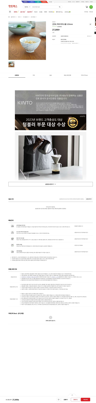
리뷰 (34, 75)
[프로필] (91, 7)
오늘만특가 (29, 12)
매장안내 (87, 1)
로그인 (73, 1)
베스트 (36, 12)
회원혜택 (77, 1)
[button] (90, 24)
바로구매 (85, 399)
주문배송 (82, 1)
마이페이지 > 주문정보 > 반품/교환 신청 (29, 277)
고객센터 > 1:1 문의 (55, 277)
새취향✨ (16, 12)
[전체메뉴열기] (10, 11)
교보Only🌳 (68, 12)
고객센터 (91, 1)
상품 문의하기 (89, 199)
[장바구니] (86, 7)
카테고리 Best (84, 75)
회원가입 (69, 1)
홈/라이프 (13, 17)
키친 (19, 17)
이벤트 (45, 12)
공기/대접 (33, 17)
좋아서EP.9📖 (59, 12)
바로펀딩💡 (51, 12)
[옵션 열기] (72, 395)
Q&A (50, 75)
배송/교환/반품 (67, 75)
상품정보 (17, 75)
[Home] (9, 16)
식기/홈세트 (25, 17)
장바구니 (76, 399)
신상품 (40, 12)
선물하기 (66, 399)
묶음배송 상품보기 (75, 43)
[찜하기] (58, 399)
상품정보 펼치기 (49, 184)
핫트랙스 (26, 7)
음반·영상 (22, 12)
